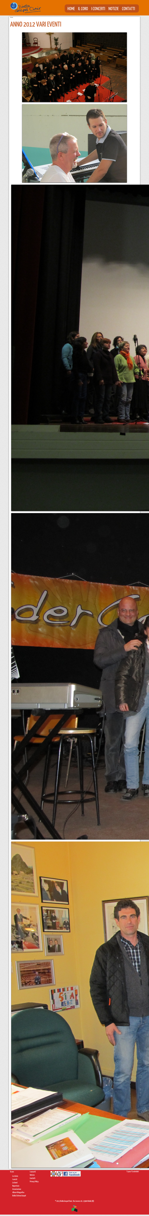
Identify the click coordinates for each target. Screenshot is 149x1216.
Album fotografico (18, 1192)
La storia (15, 1176)
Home (71, 8)
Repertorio (15, 1185)
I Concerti (98, 8)
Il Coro (83, 8)
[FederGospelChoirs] (53, 1175)
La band (14, 1182)
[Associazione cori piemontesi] (60, 1175)
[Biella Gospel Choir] (25, 14)
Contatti (128, 8)
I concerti (33, 1171)
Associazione (16, 1189)
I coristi (14, 1179)
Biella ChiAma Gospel (19, 1195)
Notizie (113, 8)
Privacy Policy (34, 1181)
